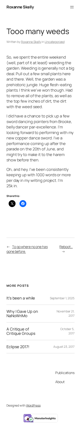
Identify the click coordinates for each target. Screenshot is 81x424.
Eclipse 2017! (17, 346)
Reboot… (66, 246)
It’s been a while (20, 298)
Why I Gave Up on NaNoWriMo (22, 313)
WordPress (33, 405)
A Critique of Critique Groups (20, 331)
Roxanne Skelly (20, 6)
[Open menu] (72, 7)
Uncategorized (55, 42)
